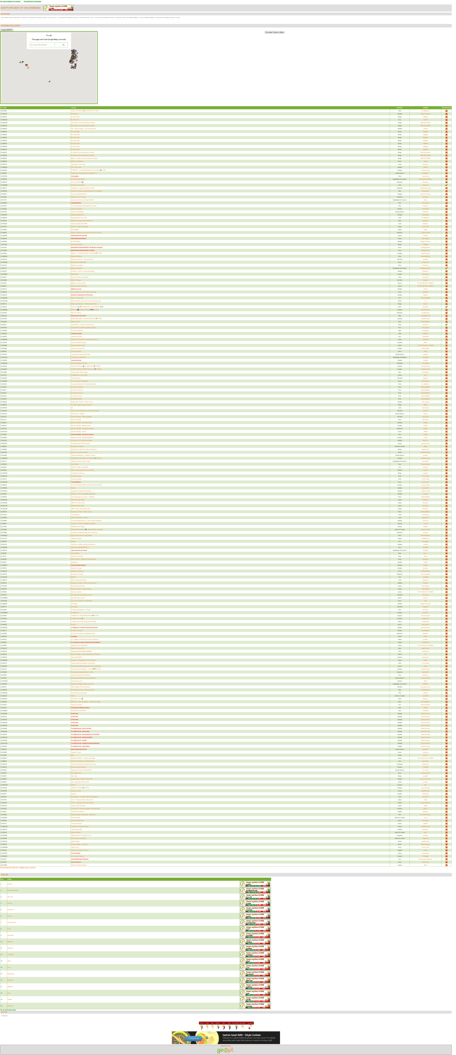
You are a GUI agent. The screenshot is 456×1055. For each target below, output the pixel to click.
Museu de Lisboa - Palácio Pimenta (81, 589)
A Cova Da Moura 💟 (77, 182)
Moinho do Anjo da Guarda (78, 580)
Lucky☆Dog (425, 476)
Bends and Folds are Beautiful (79, 277)
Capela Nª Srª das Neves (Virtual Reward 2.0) (84, 339)
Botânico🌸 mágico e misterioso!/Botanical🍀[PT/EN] (86, 318)
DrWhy (425, 167)
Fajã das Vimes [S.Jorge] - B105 (80, 461)
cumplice (425, 473)
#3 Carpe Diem (75, 134)
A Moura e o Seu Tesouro (78, 197)
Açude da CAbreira (76, 209)
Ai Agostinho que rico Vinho (79, 217)
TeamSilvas (425, 336)
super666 (425, 696)
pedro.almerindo (425, 452)
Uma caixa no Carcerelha (78, 838)
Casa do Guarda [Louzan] (78, 342)
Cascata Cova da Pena (78, 348)
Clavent (425, 413)
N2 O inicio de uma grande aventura (81, 595)
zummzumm (425, 176)
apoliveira (10, 986)
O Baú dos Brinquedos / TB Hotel (80, 609)
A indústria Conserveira (78, 185)
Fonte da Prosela (76, 476)
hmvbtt (425, 707)
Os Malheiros (425, 111)
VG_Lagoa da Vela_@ (77, 856)
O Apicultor (74, 603)
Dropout (425, 494)
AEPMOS (425, 333)
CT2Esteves (425, 262)
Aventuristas (425, 853)
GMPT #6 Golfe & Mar (77, 505)
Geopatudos (425, 191)
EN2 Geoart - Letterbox (78, 413)
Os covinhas (425, 663)
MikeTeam (10, 980)
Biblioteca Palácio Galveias (79, 286)
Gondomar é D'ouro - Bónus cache (81, 511)
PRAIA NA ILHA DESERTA (78, 710)
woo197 (425, 119)
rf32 (425, 600)
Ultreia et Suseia (76, 832)
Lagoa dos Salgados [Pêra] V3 (80, 547)
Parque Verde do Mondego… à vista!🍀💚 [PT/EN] (85, 669)
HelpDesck (425, 271)
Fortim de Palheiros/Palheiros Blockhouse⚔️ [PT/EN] (86, 485)
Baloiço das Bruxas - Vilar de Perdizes (82, 259)
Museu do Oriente (76, 592)
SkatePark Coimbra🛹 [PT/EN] (80, 787)
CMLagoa (425, 550)
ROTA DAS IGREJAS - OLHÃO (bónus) (82, 761)
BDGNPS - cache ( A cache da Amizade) (83, 271)
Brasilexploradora (425, 268)
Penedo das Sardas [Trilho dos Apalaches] (83, 678)
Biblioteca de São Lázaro (78, 283)
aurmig (425, 850)
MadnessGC (425, 449)
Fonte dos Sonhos (76, 479)
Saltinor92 (425, 211)
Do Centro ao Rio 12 (77, 393)
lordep (425, 229)
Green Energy (75, 514)
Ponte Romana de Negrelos (79, 693)
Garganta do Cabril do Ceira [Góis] (81, 491)
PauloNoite (425, 357)
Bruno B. (425, 440)
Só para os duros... (76, 791)
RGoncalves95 (425, 773)
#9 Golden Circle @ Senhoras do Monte (82, 155)
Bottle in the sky (75, 321)
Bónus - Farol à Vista (77, 298)
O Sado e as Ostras (77, 630)
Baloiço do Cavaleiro (77, 265)
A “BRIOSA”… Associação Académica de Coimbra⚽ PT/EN (88, 170)
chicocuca (425, 595)
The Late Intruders (76, 823)
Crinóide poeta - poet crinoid (79, 375)
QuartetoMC (425, 488)
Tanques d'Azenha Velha (78, 805)
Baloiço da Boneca (76, 256)
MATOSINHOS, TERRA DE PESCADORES (83, 559)
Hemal (425, 289)
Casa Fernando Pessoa (78, 345)
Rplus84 (425, 280)
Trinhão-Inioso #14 (76, 829)
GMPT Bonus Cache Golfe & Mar (80, 508)
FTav (8, 967)
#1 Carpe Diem (75, 116)
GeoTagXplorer (425, 701)
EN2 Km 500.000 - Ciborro (78, 431)
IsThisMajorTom (425, 315)
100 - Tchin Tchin (76, 167)
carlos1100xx (425, 381)
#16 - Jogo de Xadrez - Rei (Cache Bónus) (83, 128)
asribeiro (425, 835)
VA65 (425, 556)
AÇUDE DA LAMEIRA (77, 211)
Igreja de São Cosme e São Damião (81, 535)
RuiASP (425, 235)
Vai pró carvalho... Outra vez (79, 844)
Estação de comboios (77, 446)
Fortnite (73, 488)
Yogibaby (425, 116)
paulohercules (425, 443)
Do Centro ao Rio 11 (77, 390)
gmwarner (425, 829)
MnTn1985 (425, 209)
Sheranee (425, 182)
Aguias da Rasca (425, 114)
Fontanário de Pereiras (77, 473)
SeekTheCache (425, 627)
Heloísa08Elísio (425, 256)
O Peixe (73, 624)
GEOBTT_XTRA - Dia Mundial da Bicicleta (83, 494)
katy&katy (425, 220)
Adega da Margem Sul (77, 214)
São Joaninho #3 (76, 773)
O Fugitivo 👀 (75, 612)
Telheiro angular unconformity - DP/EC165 (83, 814)
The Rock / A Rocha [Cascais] (79, 826)
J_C (425, 301)
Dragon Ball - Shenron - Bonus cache (82, 402)
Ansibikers (425, 580)
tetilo (425, 200)
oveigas (35, 8)
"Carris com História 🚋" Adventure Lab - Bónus (85, 110)
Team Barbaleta (425, 298)
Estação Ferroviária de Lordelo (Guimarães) (84, 449)
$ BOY (425, 808)
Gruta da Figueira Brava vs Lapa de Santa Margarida (86, 520)
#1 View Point (75, 119)
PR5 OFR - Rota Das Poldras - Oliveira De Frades (85, 701)
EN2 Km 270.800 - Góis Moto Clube (81, 422)
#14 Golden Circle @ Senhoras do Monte (83, 122)
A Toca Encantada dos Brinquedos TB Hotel (83, 206)
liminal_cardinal (425, 529)
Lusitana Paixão (425, 232)
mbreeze (425, 467)
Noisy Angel (425, 203)
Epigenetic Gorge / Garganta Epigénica (82, 437)
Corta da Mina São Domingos (79, 372)
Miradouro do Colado (77, 574)
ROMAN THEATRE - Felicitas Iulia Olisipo (83, 758)
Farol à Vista (74, 464)
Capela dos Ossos (76, 336)
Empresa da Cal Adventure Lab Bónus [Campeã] (85, 410)
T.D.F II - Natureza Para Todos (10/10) (82, 802)
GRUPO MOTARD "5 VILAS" (79, 517)
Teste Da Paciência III (77, 820)
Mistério (73, 577)
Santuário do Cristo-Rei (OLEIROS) (81, 770)
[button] (73, 59)
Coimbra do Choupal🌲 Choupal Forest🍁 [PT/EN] (85, 366)
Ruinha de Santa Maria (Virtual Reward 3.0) (83, 764)
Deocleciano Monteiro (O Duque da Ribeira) (83, 384)
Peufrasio (10, 948)
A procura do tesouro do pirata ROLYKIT (82, 200)
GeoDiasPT (425, 173)
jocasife (425, 639)
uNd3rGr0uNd (75, 841)
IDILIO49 (425, 520)
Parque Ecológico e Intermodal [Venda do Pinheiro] (85, 654)
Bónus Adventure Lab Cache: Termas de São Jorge (86, 301)
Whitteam (10, 941)
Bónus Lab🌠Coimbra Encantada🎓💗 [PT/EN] (85, 309)
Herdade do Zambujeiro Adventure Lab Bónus (84, 532)
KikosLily (425, 185)
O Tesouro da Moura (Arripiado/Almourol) (83, 633)
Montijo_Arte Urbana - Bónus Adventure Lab (83, 583)
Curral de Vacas (75, 378)
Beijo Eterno (74, 274)
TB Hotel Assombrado (77, 811)
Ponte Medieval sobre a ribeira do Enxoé (82, 690)
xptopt (425, 161)
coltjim (425, 805)
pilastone (425, 223)
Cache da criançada (77, 330)
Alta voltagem (75, 229)
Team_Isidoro (425, 402)
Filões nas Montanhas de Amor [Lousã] (82, 470)
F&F (425, 785)
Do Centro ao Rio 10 (77, 387)
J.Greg (425, 437)
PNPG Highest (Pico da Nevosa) (80, 687)
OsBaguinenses (425, 247)
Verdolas (425, 259)
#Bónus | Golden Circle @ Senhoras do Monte (84, 158)
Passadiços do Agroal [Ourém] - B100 (82, 672)
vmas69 (425, 128)
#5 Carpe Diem (75, 140)
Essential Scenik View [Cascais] (80, 443)
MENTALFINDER (425, 122)
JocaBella (425, 541)
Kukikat (73, 541)
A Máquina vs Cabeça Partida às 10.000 (82, 188)
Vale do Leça (74, 847)
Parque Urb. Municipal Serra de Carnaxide (83, 660)
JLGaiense (425, 265)
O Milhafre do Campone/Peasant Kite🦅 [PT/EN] (85, 615)
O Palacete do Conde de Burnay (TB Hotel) (83, 621)
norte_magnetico (425, 574)
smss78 (425, 470)
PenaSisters (425, 764)
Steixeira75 (425, 794)
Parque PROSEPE (76, 657)
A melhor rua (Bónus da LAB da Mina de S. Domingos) (86, 191)
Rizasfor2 (425, 500)
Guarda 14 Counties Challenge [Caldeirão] (83, 523)
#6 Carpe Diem (75, 143)
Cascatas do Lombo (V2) (78, 357)
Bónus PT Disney (76, 312)
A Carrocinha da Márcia (78, 179)
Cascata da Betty (76, 351)
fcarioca (9, 916)
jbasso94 (425, 612)
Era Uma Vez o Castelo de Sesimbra (81, 440)
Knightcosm (425, 618)
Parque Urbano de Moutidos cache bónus (83, 663)
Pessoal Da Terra (425, 687)
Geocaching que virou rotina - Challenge (82, 497)
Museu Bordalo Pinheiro (78, 586)
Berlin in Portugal (76, 280)
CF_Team (425, 770)
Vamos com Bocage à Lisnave (80, 850)
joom (425, 375)
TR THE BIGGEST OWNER (425, 283)
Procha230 (425, 820)
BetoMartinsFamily (425, 188)
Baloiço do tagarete (76, 268)
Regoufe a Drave (76, 752)
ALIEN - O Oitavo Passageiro (79, 226)
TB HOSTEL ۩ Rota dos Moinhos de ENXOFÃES (85, 808)
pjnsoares (425, 675)
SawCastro (425, 416)
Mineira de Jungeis (76, 568)
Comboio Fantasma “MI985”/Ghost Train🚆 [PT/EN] (86, 369)
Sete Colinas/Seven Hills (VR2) (80, 782)
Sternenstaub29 (425, 704)
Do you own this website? (39, 45)
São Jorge (74, 776)
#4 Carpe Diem (75, 137)
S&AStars (425, 811)
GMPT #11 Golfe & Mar (78, 500)
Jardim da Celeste (76, 538)
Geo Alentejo (425, 363)
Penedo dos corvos (76, 681)
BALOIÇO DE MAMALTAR (78, 262)
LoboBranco (425, 651)
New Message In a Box (78, 598)
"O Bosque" (74, 114)
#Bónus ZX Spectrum (77, 161)
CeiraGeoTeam (425, 170)
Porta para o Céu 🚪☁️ (78, 698)
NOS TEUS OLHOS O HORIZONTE (81, 600)
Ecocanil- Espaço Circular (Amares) (81, 405)
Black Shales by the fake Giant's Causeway (83, 292)
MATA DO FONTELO (77, 556)
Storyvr (425, 304)
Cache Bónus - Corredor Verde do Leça (82, 324)
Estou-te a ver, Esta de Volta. (79, 452)
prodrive (425, 410)
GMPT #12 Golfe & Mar (78, 503)
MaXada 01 (74, 562)
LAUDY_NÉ (425, 226)
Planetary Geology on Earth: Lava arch (82, 684)
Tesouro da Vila (75, 817)
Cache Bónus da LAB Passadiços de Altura (83, 327)
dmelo (425, 351)
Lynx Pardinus (75, 553)
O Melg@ (425, 767)
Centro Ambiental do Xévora (79, 363)
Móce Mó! (425, 761)
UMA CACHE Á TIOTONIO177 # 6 (81, 835)
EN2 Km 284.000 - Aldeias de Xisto (81, 425)
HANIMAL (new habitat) (78, 526)
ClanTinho (10, 909)
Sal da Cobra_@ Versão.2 (78, 767)
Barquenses (10, 973)
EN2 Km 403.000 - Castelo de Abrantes (82, 428)
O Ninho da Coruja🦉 (77, 618)
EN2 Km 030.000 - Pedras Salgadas (81, 416)
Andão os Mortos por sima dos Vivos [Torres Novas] (86, 232)
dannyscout (425, 657)
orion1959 (425, 339)
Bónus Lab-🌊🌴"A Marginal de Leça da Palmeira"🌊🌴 (87, 306)
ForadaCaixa (425, 621)
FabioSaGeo (425, 274)
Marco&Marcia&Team (425, 179)
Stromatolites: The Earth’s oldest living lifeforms (84, 796)
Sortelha (73, 794)
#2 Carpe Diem (75, 131)
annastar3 (425, 164)
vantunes (425, 455)
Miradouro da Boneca (77, 571)
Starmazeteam (425, 844)
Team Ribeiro (425, 238)
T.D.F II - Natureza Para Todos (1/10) (82, 799)
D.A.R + (425, 755)
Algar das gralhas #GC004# (79, 223)
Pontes (73, 696)
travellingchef (425, 630)
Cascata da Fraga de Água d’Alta (80, 354)
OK (63, 45)
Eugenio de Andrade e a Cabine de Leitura (83, 455)
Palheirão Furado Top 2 (78, 648)
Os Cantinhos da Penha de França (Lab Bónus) (85, 639)
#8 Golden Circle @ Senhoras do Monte (82, 152)
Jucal (425, 817)
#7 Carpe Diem (75, 146)
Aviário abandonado (77, 244)
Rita (72, 755)
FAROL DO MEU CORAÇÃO (79, 467)
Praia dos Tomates (76, 704)
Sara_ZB (10, 896)
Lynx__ (425, 553)
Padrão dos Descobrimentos (79, 645)
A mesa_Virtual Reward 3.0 (79, 194)
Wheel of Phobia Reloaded (78, 865)
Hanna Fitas (425, 624)
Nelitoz (425, 405)
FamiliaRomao (425, 312)
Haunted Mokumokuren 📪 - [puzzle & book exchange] (87, 529)
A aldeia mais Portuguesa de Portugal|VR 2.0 (84, 173)
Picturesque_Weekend (425, 859)
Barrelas (425, 568)
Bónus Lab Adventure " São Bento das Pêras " (84, 304)
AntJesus (425, 609)
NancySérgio (425, 348)
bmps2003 (425, 461)
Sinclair (73, 785)
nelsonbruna (425, 407)
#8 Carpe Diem (75, 149)
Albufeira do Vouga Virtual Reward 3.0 (82, 220)
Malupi (425, 446)
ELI (72, 407)
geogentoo (425, 749)
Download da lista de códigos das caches (17, 868)
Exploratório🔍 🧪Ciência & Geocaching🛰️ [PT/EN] (86, 458)
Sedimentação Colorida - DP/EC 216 (81, 779)
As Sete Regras (75, 241)
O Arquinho (74, 606)
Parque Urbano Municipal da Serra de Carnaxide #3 (86, 666)
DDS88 (9, 999)
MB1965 (425, 684)
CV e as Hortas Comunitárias (79, 381)
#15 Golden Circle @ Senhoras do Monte (83, 125)
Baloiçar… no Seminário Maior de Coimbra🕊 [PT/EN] (86, 253)
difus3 (425, 342)
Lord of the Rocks (425, 194)
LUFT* (9, 929)
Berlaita (425, 295)
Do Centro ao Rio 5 (76, 396)
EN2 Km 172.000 (76, 419)
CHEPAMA (425, 710)
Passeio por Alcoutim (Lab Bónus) (81, 675)
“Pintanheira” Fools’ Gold (78, 164)
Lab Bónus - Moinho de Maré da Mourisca (83, 544)
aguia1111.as (425, 517)
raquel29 (425, 354)
